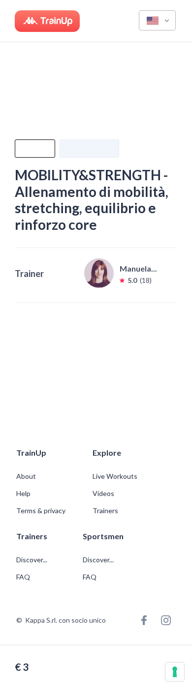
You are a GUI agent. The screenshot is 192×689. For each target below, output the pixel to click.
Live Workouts (115, 476)
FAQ (23, 577)
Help (23, 493)
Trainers (105, 511)
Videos (103, 493)
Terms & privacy (40, 511)
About (26, 476)
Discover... (32, 560)
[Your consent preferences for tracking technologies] (174, 671)
